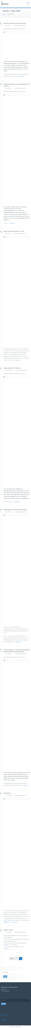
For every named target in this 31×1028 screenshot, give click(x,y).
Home (3, 14)
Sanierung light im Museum (12, 368)
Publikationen (7, 922)
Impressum (3, 1020)
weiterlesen (21, 76)
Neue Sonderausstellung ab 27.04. (14, 231)
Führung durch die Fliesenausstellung (15, 509)
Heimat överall (8, 930)
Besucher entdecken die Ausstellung (15, 23)
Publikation (7, 793)
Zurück (12, 958)
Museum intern (4, 1014)
